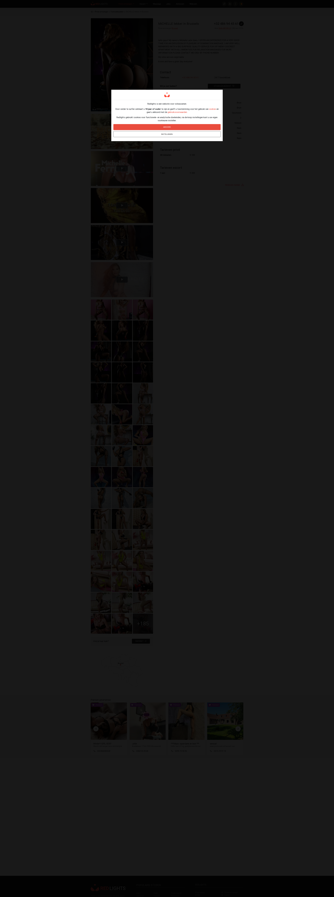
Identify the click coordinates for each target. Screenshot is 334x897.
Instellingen (167, 134)
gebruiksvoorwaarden (177, 112)
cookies (212, 109)
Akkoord (167, 127)
